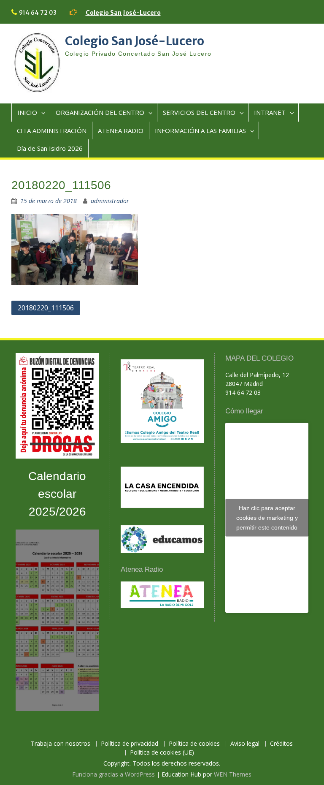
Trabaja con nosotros (60, 744)
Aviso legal (244, 744)
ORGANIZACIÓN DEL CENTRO (100, 112)
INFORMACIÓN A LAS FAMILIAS (200, 130)
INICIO (27, 112)
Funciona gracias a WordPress (113, 774)
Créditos (281, 744)
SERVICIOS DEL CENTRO (199, 112)
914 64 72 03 (38, 12)
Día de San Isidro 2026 (50, 148)
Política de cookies (194, 744)
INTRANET (270, 112)
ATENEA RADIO (120, 130)
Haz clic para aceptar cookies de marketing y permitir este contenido (267, 518)
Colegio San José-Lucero (123, 12)
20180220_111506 (46, 307)
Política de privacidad (129, 744)
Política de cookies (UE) (162, 752)
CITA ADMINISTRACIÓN (51, 130)
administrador (110, 201)
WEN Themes (232, 774)
